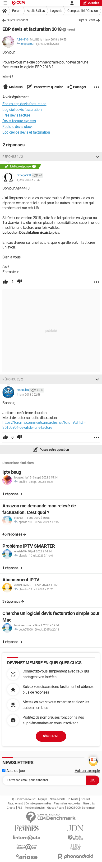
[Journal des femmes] (26, 828)
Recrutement (15, 803)
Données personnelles (38, 803)
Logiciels (56, 11)
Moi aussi (16, 87)
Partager (79, 87)
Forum (16, 11)
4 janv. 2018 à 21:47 (28, 180)
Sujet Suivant (86, 20)
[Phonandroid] (75, 856)
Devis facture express (19, 121)
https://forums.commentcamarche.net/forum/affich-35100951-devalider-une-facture (43, 425)
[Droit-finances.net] (75, 838)
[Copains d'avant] (26, 847)
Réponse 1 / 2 (12, 156)
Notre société (57, 799)
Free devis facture (16, 115)
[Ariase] (26, 856)
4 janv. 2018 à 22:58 (47, 43)
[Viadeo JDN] (75, 847)
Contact (85, 799)
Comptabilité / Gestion (82, 11)
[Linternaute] (26, 837)
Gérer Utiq (88, 803)
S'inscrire (51, 736)
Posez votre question (48, 87)
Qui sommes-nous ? (24, 799)
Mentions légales (35, 807)
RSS (20, 807)
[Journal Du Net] (75, 828)
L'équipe (42, 799)
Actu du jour (15, 770)
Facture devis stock (17, 126)
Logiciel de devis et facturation (26, 132)
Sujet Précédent (17, 20)
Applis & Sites (36, 11)
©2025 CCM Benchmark (81, 807)
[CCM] (18, 3)
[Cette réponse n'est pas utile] (19, 282)
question (93, 3)
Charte (11, 807)
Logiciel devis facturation (22, 109)
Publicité (73, 799)
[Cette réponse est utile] (5, 282)
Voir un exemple (87, 770)
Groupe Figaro (55, 807)
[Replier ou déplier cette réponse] (97, 156)
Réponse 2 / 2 (12, 379)
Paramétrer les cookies (67, 803)
